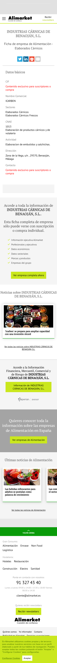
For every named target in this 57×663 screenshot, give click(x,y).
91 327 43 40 (28, 582)
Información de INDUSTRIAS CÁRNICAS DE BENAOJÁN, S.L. (28, 387)
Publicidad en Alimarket (14, 635)
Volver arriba (28, 533)
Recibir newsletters (28, 611)
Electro (24, 568)
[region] (28, 649)
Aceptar (27, 658)
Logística (8, 550)
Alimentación (10, 545)
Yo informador (25, 631)
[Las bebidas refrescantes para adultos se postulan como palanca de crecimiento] (22, 485)
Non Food (36, 545)
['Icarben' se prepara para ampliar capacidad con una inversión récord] (28, 321)
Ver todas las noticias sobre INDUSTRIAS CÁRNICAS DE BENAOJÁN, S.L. (28, 348)
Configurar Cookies (11, 658)
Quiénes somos (10, 631)
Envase (24, 545)
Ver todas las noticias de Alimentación (29, 510)
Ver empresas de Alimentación (28, 440)
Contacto (38, 631)
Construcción (10, 568)
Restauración (21, 561)
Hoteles (7, 561)
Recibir (48, 18)
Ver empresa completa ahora (28, 275)
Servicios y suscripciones (38, 635)
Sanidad (35, 568)
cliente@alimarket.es (29, 595)
